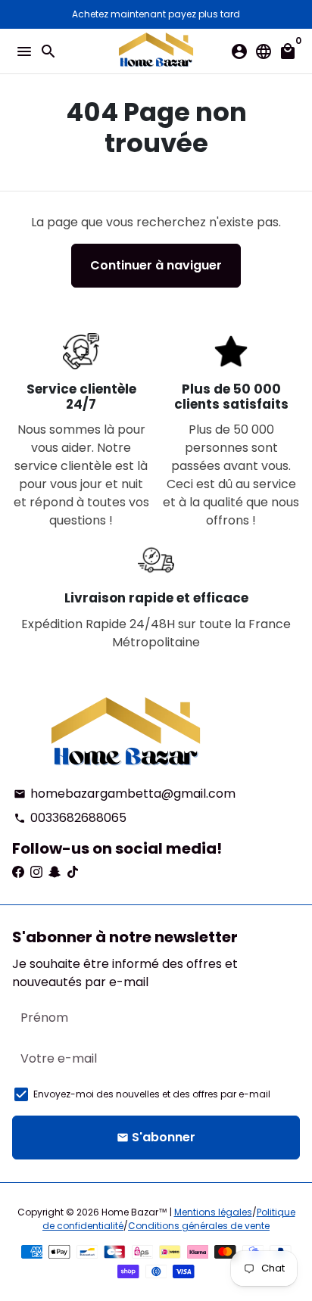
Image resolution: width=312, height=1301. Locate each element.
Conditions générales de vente (199, 1225)
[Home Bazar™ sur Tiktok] (73, 872)
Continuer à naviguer (156, 265)
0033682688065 (70, 817)
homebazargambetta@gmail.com (125, 793)
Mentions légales (213, 1212)
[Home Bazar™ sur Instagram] (36, 872)
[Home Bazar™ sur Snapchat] (54, 872)
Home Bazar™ (134, 1212)
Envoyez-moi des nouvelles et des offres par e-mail (151, 1094)
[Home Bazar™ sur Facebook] (18, 872)
